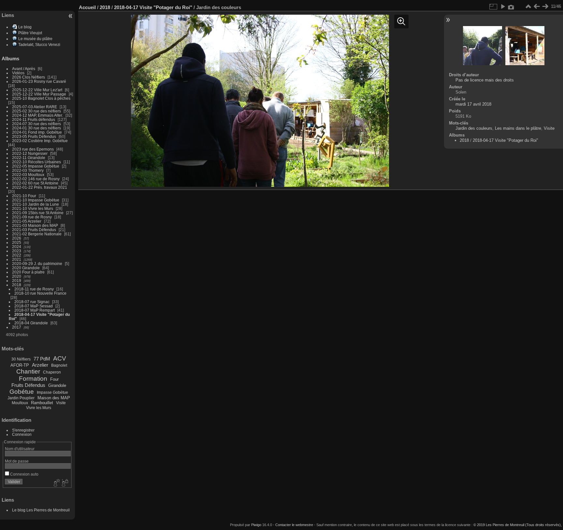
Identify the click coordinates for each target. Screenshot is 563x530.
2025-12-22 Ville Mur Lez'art (37, 90)
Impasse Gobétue (52, 392)
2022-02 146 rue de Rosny (36, 179)
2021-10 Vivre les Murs (32, 208)
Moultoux (20, 403)
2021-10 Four (24, 196)
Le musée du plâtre (35, 39)
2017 (16, 327)
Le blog (25, 27)
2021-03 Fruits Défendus (34, 230)
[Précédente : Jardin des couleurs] (536, 6)
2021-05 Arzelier (26, 221)
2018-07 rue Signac (32, 302)
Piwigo (256, 525)
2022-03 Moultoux (28, 174)
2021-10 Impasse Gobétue (35, 200)
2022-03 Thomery (28, 170)
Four (54, 379)
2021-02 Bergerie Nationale (37, 234)
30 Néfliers (21, 359)
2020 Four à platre (28, 272)
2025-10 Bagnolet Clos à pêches (41, 98)
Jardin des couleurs (473, 128)
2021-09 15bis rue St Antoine (38, 213)
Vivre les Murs (38, 408)
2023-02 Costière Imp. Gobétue (40, 141)
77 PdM (42, 358)
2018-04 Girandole (31, 323)
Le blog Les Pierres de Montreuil (41, 510)
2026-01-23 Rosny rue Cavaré (39, 81)
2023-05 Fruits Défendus (34, 136)
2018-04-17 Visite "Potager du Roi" (153, 7)
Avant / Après (23, 68)
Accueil (87, 7)
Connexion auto (23, 474)
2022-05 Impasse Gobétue (35, 166)
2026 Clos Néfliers (28, 77)
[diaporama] (502, 6)
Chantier (28, 371)
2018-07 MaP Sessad (33, 306)
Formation (33, 378)
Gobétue (21, 391)
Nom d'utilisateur (20, 449)
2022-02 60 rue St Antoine (35, 183)
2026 (16, 238)
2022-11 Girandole (28, 157)
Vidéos (18, 73)
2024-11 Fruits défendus (33, 119)
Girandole (57, 385)
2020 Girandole (26, 268)
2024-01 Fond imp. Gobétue (37, 132)
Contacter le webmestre (294, 525)
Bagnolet (59, 365)
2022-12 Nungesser (30, 153)
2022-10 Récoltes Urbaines (36, 162)
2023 (16, 251)
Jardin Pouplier (21, 398)
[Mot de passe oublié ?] (64, 483)
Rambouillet (42, 402)
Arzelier (40, 365)
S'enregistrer (23, 430)
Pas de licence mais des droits (484, 80)
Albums (10, 58)
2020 (16, 276)
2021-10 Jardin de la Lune (35, 204)
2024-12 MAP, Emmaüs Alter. (37, 115)
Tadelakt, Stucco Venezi (39, 44)
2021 (16, 259)
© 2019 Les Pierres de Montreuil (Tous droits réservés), (517, 525)
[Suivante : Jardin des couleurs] (545, 6)
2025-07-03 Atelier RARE (34, 107)
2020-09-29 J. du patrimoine (37, 263)
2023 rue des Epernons (33, 149)
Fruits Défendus (28, 385)
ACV (59, 358)
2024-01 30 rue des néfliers (37, 128)
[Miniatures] (528, 6)
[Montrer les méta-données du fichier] (511, 6)
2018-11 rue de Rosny (34, 289)
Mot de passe (17, 461)
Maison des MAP (53, 397)
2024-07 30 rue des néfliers (36, 124)
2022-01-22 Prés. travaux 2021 (39, 187)
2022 (16, 255)
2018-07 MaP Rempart (34, 310)
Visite (61, 403)
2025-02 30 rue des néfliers (36, 111)
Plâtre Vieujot (30, 33)
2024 (16, 246)
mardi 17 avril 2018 (473, 104)
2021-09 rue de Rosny (32, 217)
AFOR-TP (19, 365)
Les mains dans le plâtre (518, 128)
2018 (16, 285)
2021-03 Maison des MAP (35, 225)
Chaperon (52, 372)
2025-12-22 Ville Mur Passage (39, 94)
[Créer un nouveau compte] (56, 483)
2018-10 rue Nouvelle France (40, 293)
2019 (16, 280)
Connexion (22, 434)
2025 (16, 242)
